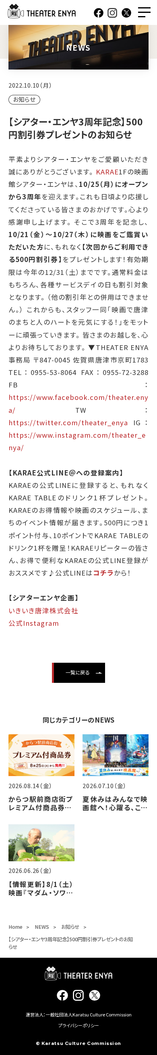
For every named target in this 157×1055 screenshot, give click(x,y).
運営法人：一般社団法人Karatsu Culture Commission (79, 1014)
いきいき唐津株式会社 (43, 610)
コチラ (103, 573)
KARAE (107, 171)
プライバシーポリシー (78, 1025)
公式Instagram (33, 623)
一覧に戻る (77, 672)
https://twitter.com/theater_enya (68, 422)
